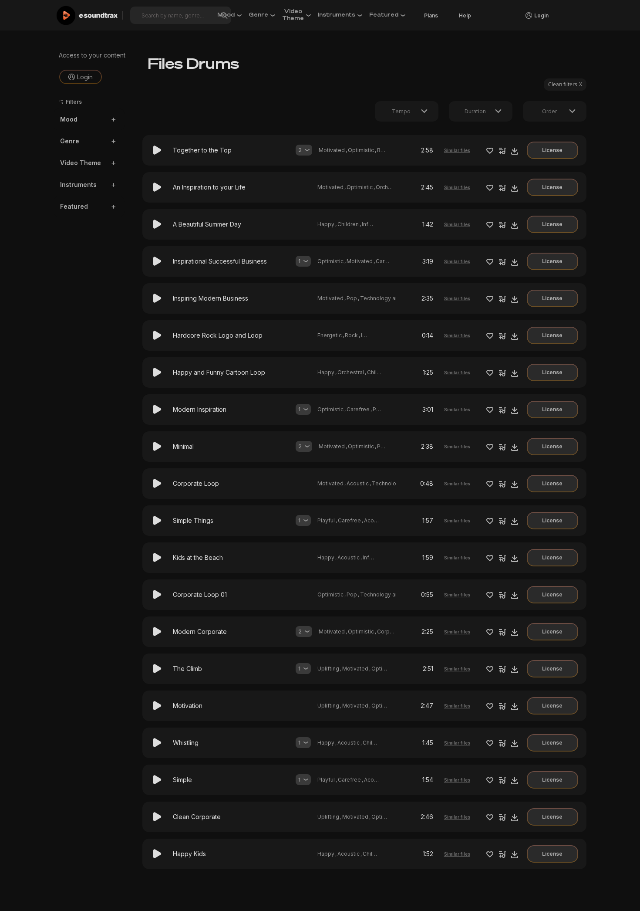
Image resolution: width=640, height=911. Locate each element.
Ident (367, 335)
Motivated (332, 150)
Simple (182, 779)
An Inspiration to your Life (209, 187)
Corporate (390, 631)
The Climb (187, 668)
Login (85, 77)
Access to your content (92, 55)
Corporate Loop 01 (200, 594)
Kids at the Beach (198, 557)
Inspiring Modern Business (210, 298)
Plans (431, 15)
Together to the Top (202, 150)
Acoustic (358, 483)
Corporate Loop (196, 483)
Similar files (457, 150)
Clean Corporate (197, 816)
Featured (74, 206)
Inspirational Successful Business (220, 261)
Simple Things (193, 520)
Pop (352, 298)
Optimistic (361, 150)
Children (348, 224)
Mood (68, 119)
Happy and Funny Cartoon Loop (219, 372)
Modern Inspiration (199, 409)
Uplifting (328, 668)
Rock (383, 150)
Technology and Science (392, 298)
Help (465, 15)
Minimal (183, 446)
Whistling (186, 742)
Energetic (329, 335)
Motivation (187, 705)
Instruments (78, 185)
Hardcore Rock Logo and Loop (218, 335)
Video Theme (80, 163)
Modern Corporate (200, 631)
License (552, 150)
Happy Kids (189, 853)
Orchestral (389, 187)
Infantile (372, 224)
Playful (326, 520)
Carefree (387, 261)
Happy (325, 224)
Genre (69, 141)
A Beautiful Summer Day (207, 224)
